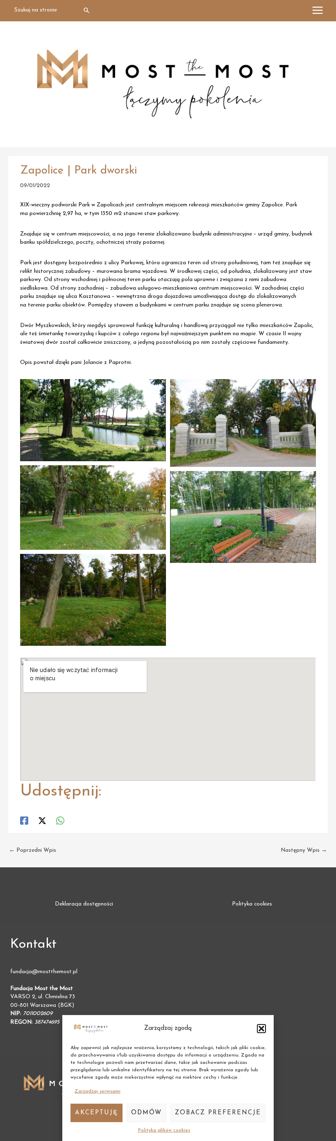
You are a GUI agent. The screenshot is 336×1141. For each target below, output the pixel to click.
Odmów (146, 1113)
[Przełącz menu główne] (317, 10)
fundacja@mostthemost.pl (43, 971)
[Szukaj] (87, 10)
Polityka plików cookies (164, 1130)
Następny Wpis (304, 850)
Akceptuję (96, 1113)
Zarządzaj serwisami (97, 1091)
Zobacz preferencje (218, 1113)
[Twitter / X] (42, 820)
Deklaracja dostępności (84, 904)
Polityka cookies (252, 904)
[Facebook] (24, 820)
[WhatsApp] (60, 820)
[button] (261, 1028)
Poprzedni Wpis (32, 850)
